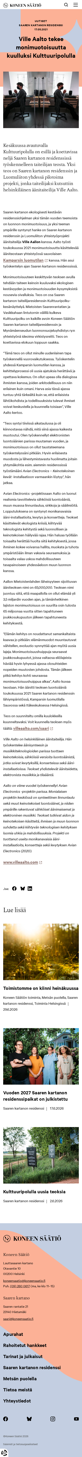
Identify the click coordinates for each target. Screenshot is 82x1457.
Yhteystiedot (17, 1401)
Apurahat (13, 1334)
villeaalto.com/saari (32, 728)
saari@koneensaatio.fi (18, 1318)
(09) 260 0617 (20, 1286)
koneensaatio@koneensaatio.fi (24, 1280)
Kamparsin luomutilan (24, 260)
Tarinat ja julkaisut (23, 1356)
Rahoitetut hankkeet (25, 1345)
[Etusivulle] (27, 6)
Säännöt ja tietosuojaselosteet (20, 1444)
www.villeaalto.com (21, 862)
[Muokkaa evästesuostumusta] (4, 1453)
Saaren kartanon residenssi (32, 1367)
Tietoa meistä (17, 1390)
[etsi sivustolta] (66, 4)
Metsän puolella (20, 1378)
